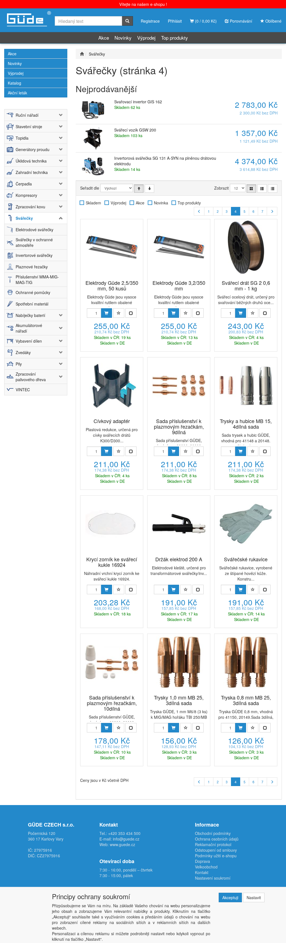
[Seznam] (262, 188)
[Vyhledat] (127, 21)
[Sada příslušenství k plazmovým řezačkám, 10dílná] (111, 662)
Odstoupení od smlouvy (216, 850)
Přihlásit (175, 21)
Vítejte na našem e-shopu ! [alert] (143, 4)
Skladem (93, 203)
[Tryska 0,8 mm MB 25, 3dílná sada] (245, 662)
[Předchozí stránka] (199, 211)
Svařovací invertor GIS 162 (138, 101)
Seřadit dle (89, 188)
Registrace (150, 21)
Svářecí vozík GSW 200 (135, 130)
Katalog (14, 83)
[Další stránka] (272, 211)
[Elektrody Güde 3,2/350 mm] (178, 247)
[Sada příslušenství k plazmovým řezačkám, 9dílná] (178, 385)
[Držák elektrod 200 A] (178, 524)
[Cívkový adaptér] (111, 385)
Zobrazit (221, 188)
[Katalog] (251, 188)
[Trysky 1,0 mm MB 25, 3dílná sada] (178, 662)
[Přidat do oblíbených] (118, 313)
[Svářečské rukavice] (245, 524)
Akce (103, 37)
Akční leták (17, 93)
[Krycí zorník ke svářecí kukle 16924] (111, 524)
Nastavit (254, 897)
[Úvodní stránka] (82, 54)
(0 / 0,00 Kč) (205, 21)
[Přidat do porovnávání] (131, 313)
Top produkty (174, 37)
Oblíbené (273, 21)
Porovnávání (240, 21)
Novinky (123, 37)
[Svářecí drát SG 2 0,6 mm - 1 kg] (245, 247)
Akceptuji (230, 897)
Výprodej (146, 37)
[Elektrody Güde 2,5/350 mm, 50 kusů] (111, 247)
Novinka (161, 203)
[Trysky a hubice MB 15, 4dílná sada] (245, 385)
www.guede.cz (122, 844)
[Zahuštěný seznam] (272, 188)
